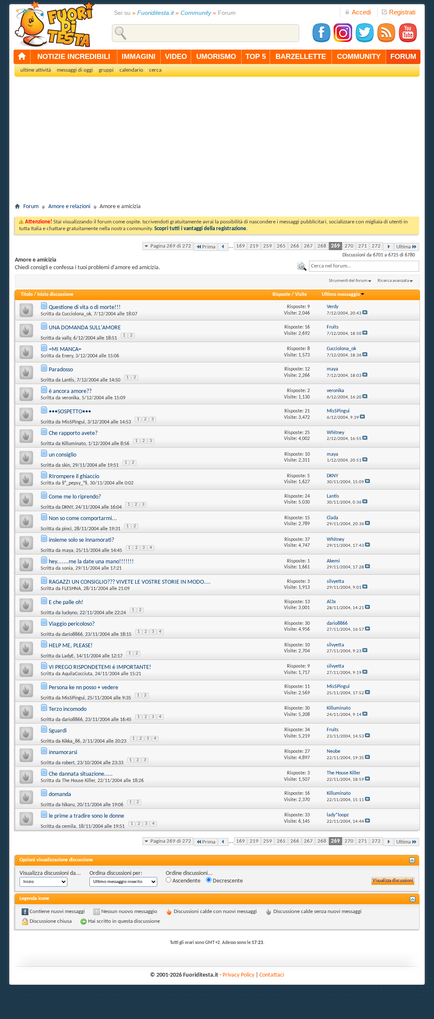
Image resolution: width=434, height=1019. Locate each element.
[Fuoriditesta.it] (54, 23)
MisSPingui (73, 422)
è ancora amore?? (70, 391)
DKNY (67, 507)
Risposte (281, 294)
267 (308, 246)
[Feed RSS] (386, 41)
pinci (67, 529)
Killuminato (74, 443)
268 (321, 246)
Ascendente (185, 881)
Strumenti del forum (348, 280)
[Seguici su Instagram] (343, 41)
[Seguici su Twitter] (364, 41)
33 (307, 815)
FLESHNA (71, 588)
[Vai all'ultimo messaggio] (364, 313)
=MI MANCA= (65, 349)
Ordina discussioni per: (115, 873)
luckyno (69, 612)
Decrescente (227, 881)
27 (307, 751)
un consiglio (62, 455)
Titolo (27, 294)
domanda (60, 794)
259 (267, 246)
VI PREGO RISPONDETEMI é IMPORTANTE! (100, 667)
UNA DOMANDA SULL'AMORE (85, 328)
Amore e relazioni (69, 206)
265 (281, 246)
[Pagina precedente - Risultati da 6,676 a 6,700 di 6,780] (223, 247)
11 (307, 686)
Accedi (361, 12)
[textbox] (364, 266)
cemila (69, 826)
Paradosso (61, 370)
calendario (131, 70)
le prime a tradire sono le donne (86, 816)
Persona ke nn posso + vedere (83, 688)
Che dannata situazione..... (81, 774)
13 (307, 601)
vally (66, 338)
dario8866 (72, 634)
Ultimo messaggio (341, 294)
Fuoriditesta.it (155, 12)
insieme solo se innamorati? (81, 540)
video (176, 57)
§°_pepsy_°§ (74, 483)
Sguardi (58, 731)
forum (403, 57)
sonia (67, 568)
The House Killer (78, 780)
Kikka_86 (71, 741)
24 (307, 496)
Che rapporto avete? (73, 433)
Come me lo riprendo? (75, 497)
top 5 (255, 57)
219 (254, 246)
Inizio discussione (55, 294)
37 (307, 539)
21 (307, 411)
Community (196, 12)
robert (68, 763)
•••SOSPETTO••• (70, 412)
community (359, 57)
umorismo (216, 57)
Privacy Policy (238, 975)
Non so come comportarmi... (83, 518)
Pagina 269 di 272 (170, 246)
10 (307, 454)
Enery (67, 356)
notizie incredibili (73, 57)
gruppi (106, 70)
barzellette (300, 57)
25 (307, 432)
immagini (139, 57)
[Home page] (22, 57)
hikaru (68, 804)
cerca (155, 70)
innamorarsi (63, 752)
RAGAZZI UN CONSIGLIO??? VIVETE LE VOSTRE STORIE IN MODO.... (130, 582)
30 (307, 623)
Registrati (402, 12)
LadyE (68, 656)
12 (307, 369)
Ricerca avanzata (393, 280)
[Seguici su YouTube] (408, 41)
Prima (208, 247)
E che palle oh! (66, 602)
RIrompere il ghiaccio (74, 476)
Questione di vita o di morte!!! (85, 307)
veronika (70, 398)
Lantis (68, 380)
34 (307, 729)
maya (67, 550)
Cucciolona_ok (76, 314)
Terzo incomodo (67, 709)
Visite (301, 294)
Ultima (403, 247)
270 (349, 246)
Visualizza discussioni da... (50, 873)
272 (376, 246)
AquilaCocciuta (77, 674)
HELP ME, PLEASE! (71, 646)
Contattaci (271, 975)
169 (240, 246)
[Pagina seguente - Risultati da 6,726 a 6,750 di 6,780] (388, 247)
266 (294, 246)
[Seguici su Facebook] (321, 41)
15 (307, 518)
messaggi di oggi (75, 70)
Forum (31, 206)
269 (335, 246)
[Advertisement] (217, 142)
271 (362, 246)
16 (307, 327)
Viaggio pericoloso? (72, 624)
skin (66, 465)
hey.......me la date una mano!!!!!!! (91, 562)
